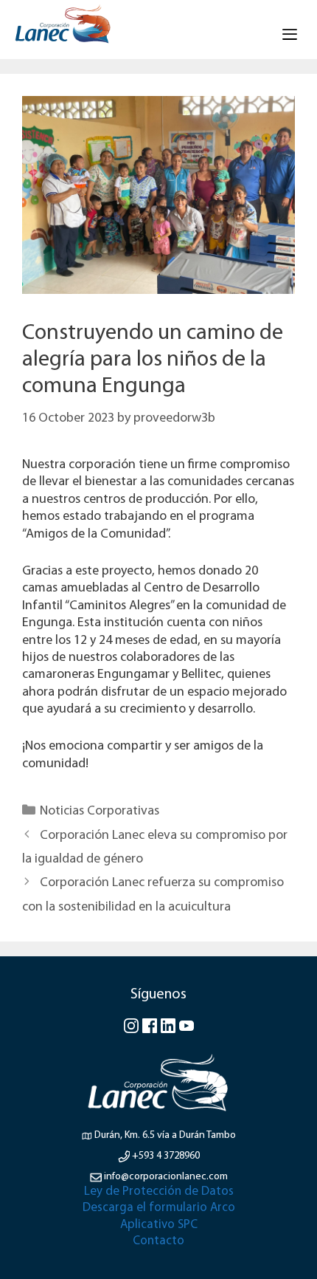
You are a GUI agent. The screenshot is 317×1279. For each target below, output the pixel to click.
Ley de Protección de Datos (159, 1191)
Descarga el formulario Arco (159, 1207)
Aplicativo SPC (159, 1224)
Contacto (158, 1241)
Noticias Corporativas (99, 811)
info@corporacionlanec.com (166, 1176)
